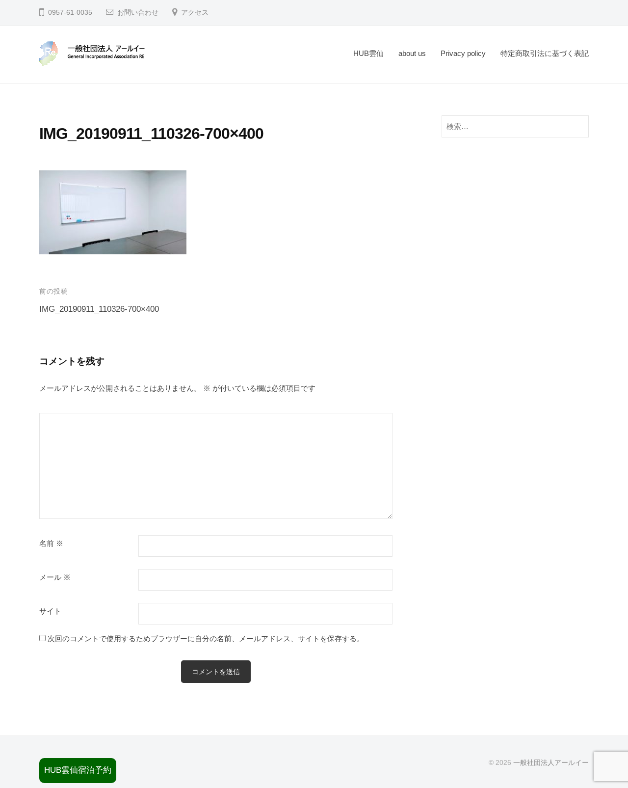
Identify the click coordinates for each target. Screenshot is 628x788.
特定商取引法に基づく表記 (544, 53)
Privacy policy (463, 53)
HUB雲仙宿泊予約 (77, 770)
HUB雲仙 (368, 53)
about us (412, 53)
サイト (50, 611)
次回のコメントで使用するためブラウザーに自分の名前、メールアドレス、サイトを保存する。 (206, 638)
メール (55, 577)
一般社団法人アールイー (551, 762)
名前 (51, 543)
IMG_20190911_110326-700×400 (99, 309)
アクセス (195, 12)
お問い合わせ (137, 12)
